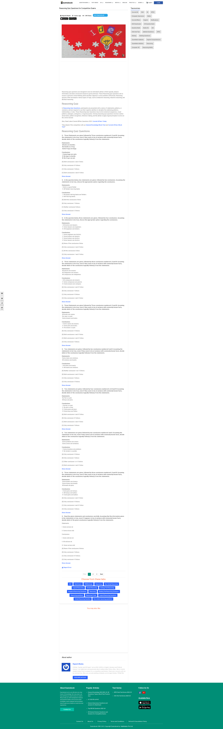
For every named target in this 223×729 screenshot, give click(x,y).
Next (101, 574)
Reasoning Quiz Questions (71, 108)
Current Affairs (98, 121)
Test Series (94, 2)
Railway (134, 35)
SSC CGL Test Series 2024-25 (122, 696)
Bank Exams (78, 584)
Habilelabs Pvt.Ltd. (127, 726)
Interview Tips (136, 31)
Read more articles (80, 677)
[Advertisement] (93, 75)
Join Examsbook (99, 15)
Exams (140, 2)
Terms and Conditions (117, 721)
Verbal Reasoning (92, 587)
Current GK (135, 12)
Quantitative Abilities (137, 43)
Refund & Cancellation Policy (138, 721)
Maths (117, 2)
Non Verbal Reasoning (111, 584)
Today (105, 121)
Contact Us (67, 709)
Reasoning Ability (148, 47)
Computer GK (135, 47)
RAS (142, 12)
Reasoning (108, 2)
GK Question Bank (149, 24)
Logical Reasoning (78, 587)
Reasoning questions (77, 595)
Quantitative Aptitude (138, 39)
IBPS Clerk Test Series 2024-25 (123, 692)
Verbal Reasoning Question (82, 599)
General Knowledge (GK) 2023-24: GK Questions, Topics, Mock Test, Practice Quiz (99, 694)
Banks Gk (146, 28)
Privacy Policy (102, 721)
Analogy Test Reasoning (107, 587)
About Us (90, 721)
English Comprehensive (153, 39)
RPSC (152, 12)
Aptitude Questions (148, 31)
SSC (70, 584)
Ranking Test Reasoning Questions (109, 591)
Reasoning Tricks (91, 595)
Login (158, 2)
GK (101, 2)
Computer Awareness (138, 16)
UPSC (158, 31)
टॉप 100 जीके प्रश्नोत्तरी (93, 699)
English (124, 2)
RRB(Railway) (88, 584)
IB (147, 12)
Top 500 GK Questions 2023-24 (96, 708)
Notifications (154, 20)
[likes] (2, 293)
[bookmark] (2, 298)
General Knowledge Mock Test (95, 125)
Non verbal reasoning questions (103, 599)
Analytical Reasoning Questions (77, 591)
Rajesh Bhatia (78, 664)
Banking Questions (144, 35)
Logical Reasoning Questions (107, 595)
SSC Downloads (136, 24)
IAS (153, 28)
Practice (132, 2)
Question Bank (83, 2)
